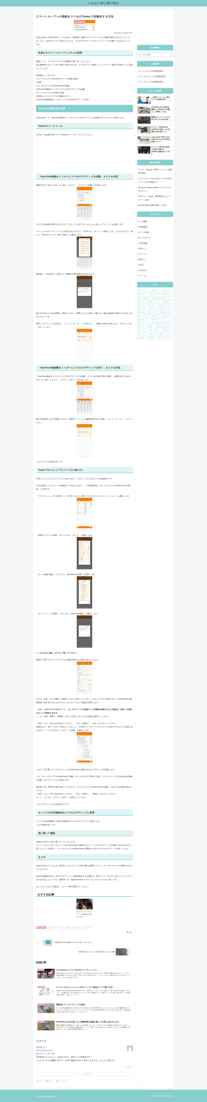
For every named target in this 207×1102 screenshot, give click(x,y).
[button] (171, 54)
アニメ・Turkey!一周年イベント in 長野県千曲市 (155, 171)
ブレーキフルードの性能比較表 (151, 76)
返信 (130, 1067)
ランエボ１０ (42, 927)
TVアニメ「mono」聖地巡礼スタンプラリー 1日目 (154, 198)
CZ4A (52, 927)
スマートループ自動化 (83, 927)
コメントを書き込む (84, 1074)
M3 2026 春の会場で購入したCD (152, 205)
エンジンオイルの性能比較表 (150, 71)
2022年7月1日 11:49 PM (44, 1050)
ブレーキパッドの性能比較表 (150, 82)
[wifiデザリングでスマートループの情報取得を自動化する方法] (84, 905)
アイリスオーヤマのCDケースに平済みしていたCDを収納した (155, 180)
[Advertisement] (84, 155)
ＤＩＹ (71, 927)
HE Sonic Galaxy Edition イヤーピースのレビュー (154, 189)
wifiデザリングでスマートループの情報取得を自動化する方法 (84, 914)
